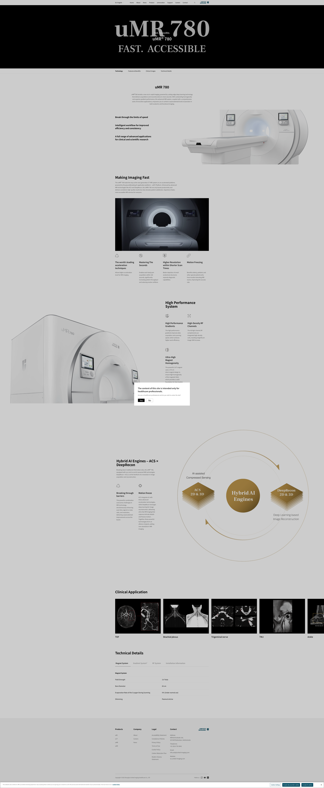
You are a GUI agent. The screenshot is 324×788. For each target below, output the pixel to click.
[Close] (321, 785)
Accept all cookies (307, 785)
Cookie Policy (116, 784)
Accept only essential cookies (291, 785)
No (149, 400)
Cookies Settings (275, 785)
